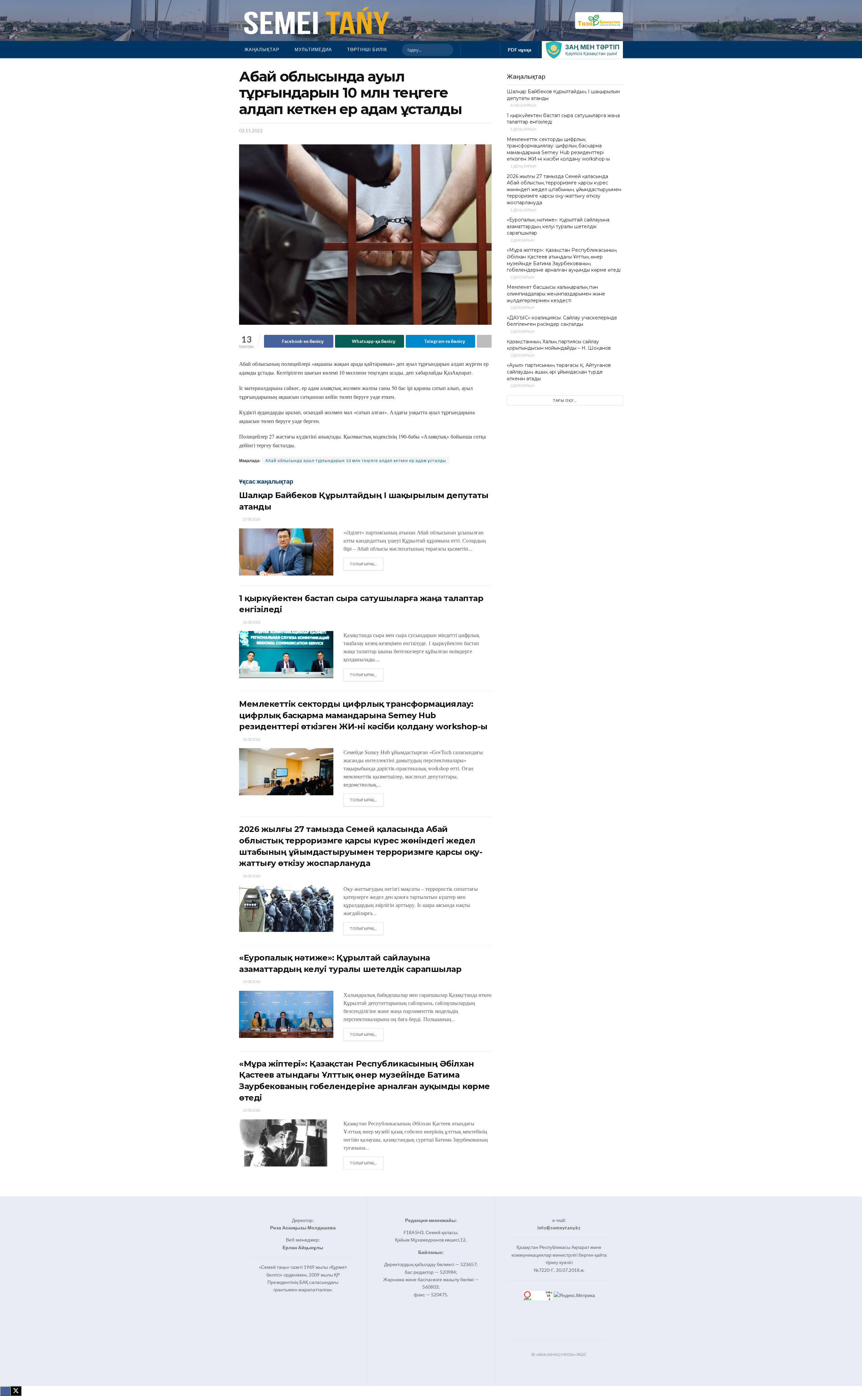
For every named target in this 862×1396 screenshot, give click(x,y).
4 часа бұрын (523, 105)
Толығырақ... (367, 563)
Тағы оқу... (565, 400)
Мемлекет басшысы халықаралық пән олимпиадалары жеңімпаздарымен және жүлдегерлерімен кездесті (556, 293)
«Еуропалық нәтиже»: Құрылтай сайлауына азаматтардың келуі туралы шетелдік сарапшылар (558, 226)
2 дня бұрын (522, 240)
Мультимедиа (313, 49)
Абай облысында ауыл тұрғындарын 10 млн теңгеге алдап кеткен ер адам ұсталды (355, 460)
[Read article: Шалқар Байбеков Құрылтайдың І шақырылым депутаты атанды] (286, 551)
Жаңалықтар (261, 49)
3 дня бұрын (522, 331)
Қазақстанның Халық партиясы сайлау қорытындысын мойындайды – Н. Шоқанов (559, 345)
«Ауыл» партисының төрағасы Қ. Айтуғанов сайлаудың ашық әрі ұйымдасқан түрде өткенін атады (559, 371)
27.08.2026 (251, 519)
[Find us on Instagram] (480, 49)
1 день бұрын (523, 129)
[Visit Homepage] (315, 20)
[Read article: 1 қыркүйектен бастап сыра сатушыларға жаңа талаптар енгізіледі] (286, 654)
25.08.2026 (251, 981)
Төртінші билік (367, 49)
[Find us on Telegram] (491, 49)
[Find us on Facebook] (470, 49)
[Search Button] (445, 50)
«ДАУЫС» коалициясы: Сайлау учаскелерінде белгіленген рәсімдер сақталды (562, 321)
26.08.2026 (251, 622)
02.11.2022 (251, 130)
